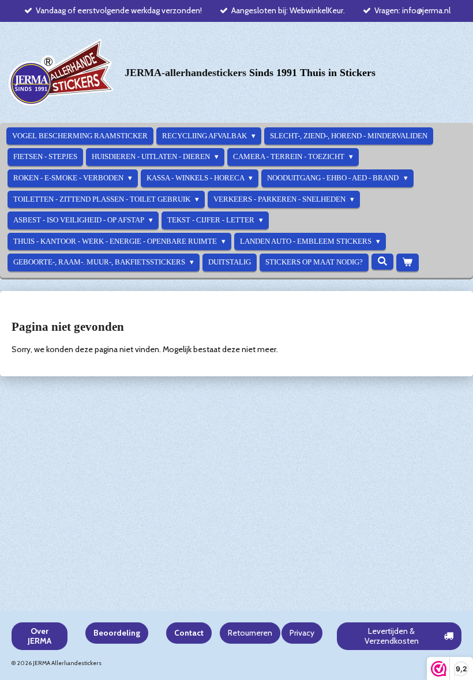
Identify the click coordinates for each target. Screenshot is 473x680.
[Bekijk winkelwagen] (407, 262)
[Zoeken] (382, 262)
